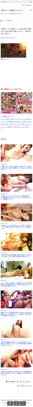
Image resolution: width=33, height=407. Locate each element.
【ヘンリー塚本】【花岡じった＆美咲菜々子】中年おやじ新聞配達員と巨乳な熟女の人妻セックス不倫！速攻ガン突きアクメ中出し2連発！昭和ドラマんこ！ (16, 284)
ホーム (3, 20)
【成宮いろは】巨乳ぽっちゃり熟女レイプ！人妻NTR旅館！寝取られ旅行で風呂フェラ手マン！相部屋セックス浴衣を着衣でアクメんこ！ (16, 373)
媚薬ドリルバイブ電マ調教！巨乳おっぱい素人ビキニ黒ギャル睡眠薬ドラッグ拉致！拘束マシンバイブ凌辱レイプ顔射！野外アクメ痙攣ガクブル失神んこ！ (16, 314)
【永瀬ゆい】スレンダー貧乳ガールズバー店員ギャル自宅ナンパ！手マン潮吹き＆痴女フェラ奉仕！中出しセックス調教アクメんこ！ (16, 227)
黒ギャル (28, 381)
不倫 (14, 381)
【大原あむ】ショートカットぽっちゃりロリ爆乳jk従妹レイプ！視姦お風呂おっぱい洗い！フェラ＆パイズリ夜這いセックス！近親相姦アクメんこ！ (16, 197)
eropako (28, 386)
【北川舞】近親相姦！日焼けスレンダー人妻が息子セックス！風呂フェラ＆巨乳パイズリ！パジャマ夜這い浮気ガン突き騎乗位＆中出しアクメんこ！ (16, 343)
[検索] (31, 1)
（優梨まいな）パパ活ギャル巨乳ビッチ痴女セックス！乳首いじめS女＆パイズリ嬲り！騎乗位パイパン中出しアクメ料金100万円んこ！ (16, 168)
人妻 (17, 381)
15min (10, 20)
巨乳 (21, 381)
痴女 (24, 381)
